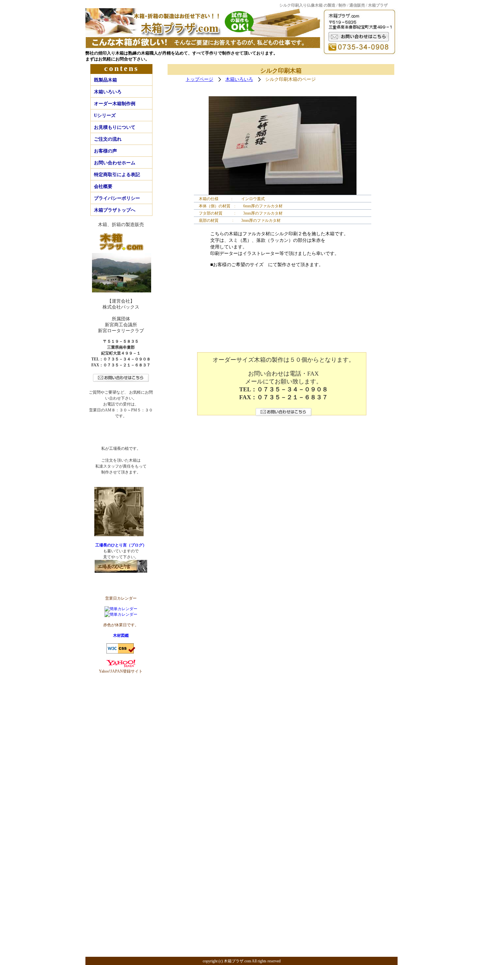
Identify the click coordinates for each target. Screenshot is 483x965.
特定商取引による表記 (117, 174)
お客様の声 (105, 151)
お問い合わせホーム (114, 162)
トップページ (199, 79)
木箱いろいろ (108, 91)
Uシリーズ (105, 115)
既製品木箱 (105, 80)
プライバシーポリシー (117, 198)
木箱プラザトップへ (114, 210)
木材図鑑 (121, 635)
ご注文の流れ (108, 139)
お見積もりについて (114, 127)
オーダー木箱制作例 (114, 103)
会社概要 (103, 186)
